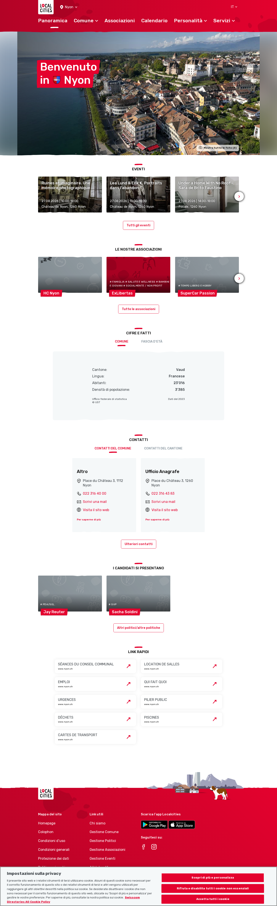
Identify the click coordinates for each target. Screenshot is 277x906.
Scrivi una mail (95, 502)
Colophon (45, 832)
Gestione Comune (104, 832)
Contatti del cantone (163, 448)
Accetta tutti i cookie (212, 899)
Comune (121, 341)
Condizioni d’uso (51, 841)
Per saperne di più (89, 519)
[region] (138, 886)
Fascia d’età (151, 341)
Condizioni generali (53, 850)
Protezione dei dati (53, 858)
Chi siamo (97, 823)
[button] (68, 7)
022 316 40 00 (94, 493)
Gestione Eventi (102, 858)
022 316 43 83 (162, 493)
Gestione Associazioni (107, 850)
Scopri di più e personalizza (213, 877)
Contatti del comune (113, 448)
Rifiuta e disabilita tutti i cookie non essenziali (213, 888)
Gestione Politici (103, 841)
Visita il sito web (96, 510)
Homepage (46, 823)
